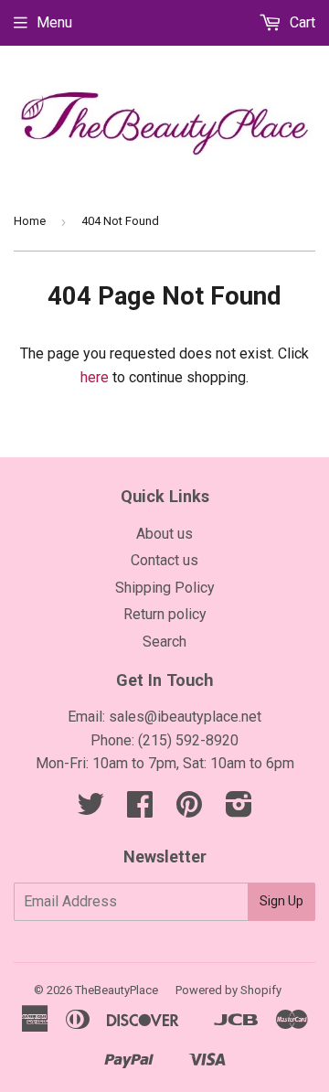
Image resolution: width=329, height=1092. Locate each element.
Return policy (165, 614)
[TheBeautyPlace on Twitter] (90, 810)
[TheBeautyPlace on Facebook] (140, 810)
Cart (300, 22)
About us (164, 533)
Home (30, 221)
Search (164, 641)
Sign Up (281, 901)
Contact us (164, 560)
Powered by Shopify (228, 990)
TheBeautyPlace (116, 990)
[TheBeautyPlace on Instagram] (239, 810)
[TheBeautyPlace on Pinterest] (189, 810)
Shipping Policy (165, 587)
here (94, 377)
